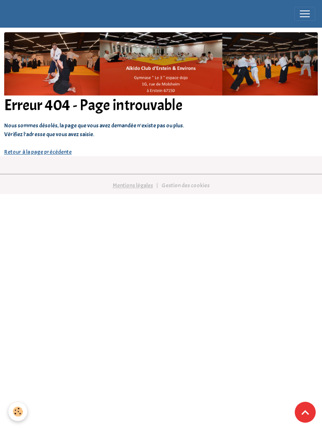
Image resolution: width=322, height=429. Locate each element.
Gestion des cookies (185, 185)
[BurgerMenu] (304, 14)
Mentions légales (133, 185)
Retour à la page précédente (38, 151)
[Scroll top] (305, 412)
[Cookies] (17, 411)
